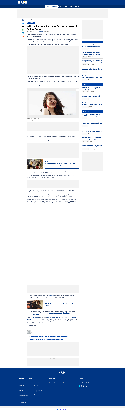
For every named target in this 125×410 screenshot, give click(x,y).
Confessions (85, 48)
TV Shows (77, 6)
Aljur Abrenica (49, 336)
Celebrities (61, 6)
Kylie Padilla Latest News (37, 336)
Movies (67, 6)
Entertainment (51, 6)
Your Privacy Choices (64, 409)
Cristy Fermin (35, 317)
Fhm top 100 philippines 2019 (38, 339)
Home (28, 19)
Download (54, 171)
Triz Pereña (41, 31)
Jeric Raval (36, 314)
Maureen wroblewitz (51, 339)
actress (51, 295)
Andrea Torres (58, 336)
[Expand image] (77, 90)
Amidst (60, 339)
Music (71, 6)
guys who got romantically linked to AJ (58, 313)
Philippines (85, 56)
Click (37, 81)
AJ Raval (66, 336)
